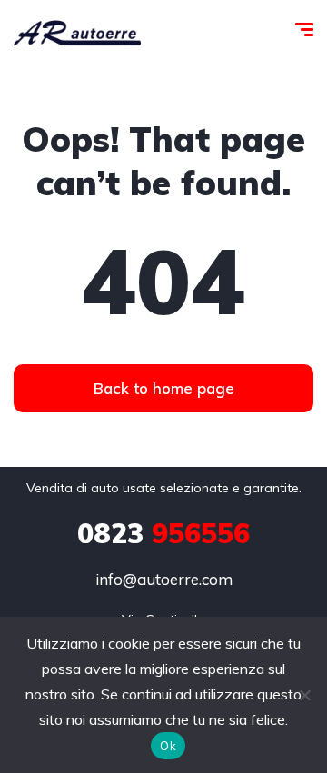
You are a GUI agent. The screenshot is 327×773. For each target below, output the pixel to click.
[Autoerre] (77, 31)
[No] (304, 695)
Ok (168, 745)
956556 (163, 533)
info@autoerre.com (164, 579)
